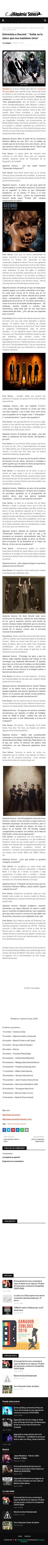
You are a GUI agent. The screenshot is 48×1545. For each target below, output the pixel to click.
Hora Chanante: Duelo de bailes (26, 1386)
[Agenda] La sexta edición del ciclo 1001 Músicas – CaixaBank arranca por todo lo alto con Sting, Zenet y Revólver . (29, 1438)
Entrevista (16, 1124)
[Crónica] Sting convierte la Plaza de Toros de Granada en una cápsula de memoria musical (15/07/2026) (28, 1410)
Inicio (4, 28)
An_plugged (7, 43)
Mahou (12, 91)
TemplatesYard (22, 1540)
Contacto (27, 1536)
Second (10, 28)
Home (20, 1536)
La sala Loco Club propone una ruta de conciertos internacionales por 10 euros (29, 1298)
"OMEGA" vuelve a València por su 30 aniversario (28, 1309)
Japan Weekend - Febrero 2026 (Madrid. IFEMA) (26, 1457)
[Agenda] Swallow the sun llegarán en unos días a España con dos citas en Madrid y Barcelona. (29, 1480)
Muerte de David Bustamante (25, 1376)
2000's (9, 1124)
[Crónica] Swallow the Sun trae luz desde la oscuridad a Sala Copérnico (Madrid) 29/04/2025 (29, 1468)
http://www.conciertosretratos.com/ (17, 1119)
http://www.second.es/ (11, 1115)
